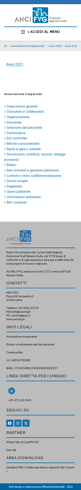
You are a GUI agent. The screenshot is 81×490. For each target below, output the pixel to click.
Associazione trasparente (21, 336)
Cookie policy (14, 352)
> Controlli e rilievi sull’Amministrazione (32, 176)
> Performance (15, 133)
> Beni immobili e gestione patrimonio (31, 170)
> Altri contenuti (15, 202)
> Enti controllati (15, 138)
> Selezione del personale (23, 128)
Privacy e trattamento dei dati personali (30, 344)
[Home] (5, 46)
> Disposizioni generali (21, 106)
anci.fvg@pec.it (21, 315)
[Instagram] (17, 423)
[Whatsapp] (11, 391)
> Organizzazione (16, 117)
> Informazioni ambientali (22, 197)
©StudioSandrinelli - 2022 (57, 486)
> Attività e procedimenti (21, 144)
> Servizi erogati (16, 181)
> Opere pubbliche (17, 192)
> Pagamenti (13, 186)
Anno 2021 (14, 64)
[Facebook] (9, 423)
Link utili (11, 450)
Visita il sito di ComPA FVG (22, 442)
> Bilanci (10, 165)
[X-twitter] (25, 423)
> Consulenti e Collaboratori (24, 112)
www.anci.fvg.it (15, 319)
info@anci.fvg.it (21, 311)
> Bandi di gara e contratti (22, 149)
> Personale (13, 122)
